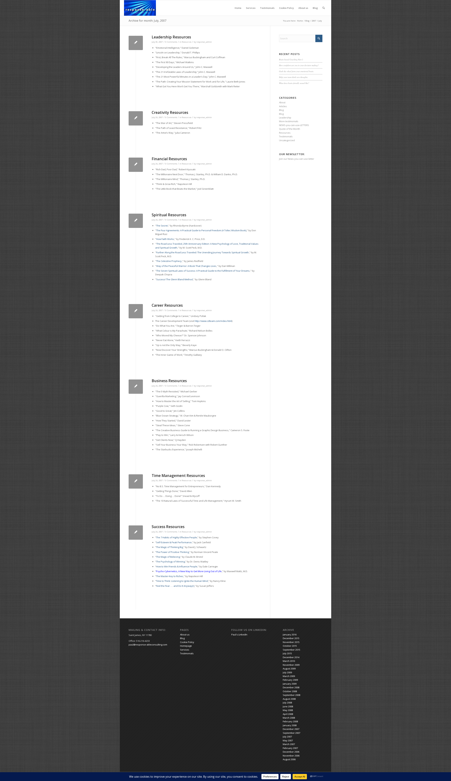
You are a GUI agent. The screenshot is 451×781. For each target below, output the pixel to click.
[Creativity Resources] (136, 118)
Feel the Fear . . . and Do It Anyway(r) (175, 585)
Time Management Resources (178, 475)
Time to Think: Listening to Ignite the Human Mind (182, 581)
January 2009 (289, 683)
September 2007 (291, 732)
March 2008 (289, 717)
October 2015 (290, 645)
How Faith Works (165, 239)
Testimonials (267, 8)
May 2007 (288, 740)
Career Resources (167, 305)
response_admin (204, 42)
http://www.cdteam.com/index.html (213, 321)
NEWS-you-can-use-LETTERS (294, 125)
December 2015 (291, 638)
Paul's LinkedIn (239, 634)
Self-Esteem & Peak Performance (174, 542)
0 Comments (171, 42)
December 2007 (291, 729)
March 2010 (289, 661)
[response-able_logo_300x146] (140, 8)
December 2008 (291, 687)
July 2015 (287, 653)
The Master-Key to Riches (169, 576)
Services (250, 8)
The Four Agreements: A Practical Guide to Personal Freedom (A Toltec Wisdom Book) (201, 230)
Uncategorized (287, 140)
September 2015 (291, 649)
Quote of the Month (289, 128)
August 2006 (289, 759)
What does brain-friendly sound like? (294, 83)
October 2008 (290, 691)
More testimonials (288, 121)
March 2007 (289, 744)
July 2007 (287, 736)
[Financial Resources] (136, 165)
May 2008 (288, 710)
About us (303, 8)
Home (238, 8)
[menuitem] (323, 8)
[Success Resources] (136, 532)
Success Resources (168, 526)
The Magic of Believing (168, 556)
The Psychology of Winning (170, 561)
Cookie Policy (286, 8)
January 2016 (289, 634)
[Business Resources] (136, 386)
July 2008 (287, 702)
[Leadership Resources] (136, 43)
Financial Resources (169, 158)
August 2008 (289, 698)
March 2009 (289, 676)
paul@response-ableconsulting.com (148, 644)
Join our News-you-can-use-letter (296, 158)
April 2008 (288, 714)
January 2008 (289, 725)
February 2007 (290, 748)
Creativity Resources (170, 112)
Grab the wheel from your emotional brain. (296, 71)
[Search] (323, 8)
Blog (315, 8)
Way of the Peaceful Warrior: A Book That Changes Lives (186, 266)
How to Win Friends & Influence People (176, 566)
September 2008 (291, 695)
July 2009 (287, 672)
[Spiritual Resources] (136, 221)
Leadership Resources (171, 37)
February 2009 (290, 679)
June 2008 (288, 706)
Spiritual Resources (169, 214)
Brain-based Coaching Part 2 (291, 59)
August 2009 (289, 668)
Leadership (285, 117)
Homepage (186, 645)
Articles (283, 106)
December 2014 (291, 657)
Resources (186, 42)
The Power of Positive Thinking (172, 552)
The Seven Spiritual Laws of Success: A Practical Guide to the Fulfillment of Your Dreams (203, 270)
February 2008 (290, 721)
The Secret (162, 225)
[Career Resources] (136, 311)
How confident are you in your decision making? (299, 65)
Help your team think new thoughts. (293, 77)
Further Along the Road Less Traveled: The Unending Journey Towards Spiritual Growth (202, 252)
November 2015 (291, 642)
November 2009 (291, 664)
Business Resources (169, 380)
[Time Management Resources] (136, 481)
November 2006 (291, 755)
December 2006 (291, 751)
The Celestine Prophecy (169, 261)
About (282, 102)
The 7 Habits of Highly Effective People (176, 537)
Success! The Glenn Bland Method (174, 279)
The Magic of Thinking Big (169, 547)
